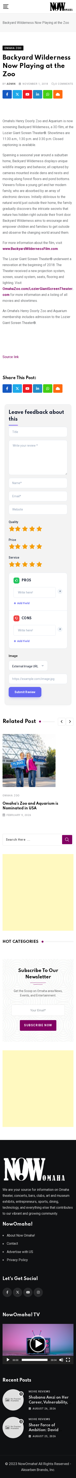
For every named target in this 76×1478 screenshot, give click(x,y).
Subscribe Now (38, 1025)
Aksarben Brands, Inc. (38, 1470)
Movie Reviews (39, 1391)
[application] (38, 1344)
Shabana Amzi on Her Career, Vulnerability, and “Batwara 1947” (49, 1402)
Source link (11, 357)
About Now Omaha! (21, 1235)
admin (11, 83)
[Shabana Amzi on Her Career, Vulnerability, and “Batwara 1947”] (13, 1400)
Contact (12, 1243)
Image (13, 656)
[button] (61, 721)
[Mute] (61, 1360)
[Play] (8, 1360)
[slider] (35, 1360)
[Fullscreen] (68, 1360)
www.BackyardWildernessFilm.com (30, 249)
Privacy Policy (17, 1260)
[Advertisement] (38, 892)
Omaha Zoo (11, 795)
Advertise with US (20, 1252)
